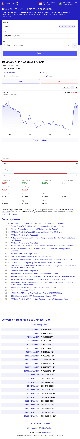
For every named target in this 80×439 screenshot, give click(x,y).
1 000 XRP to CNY (32, 356)
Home (32, 423)
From (4, 32)
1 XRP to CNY (33, 329)
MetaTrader (46, 428)
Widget (45, 72)
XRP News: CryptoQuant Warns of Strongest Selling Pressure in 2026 (38, 279)
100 (69, 27)
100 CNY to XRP (32, 393)
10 (62, 27)
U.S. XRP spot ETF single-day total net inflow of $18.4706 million (36, 262)
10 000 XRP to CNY (31, 371)
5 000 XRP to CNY (32, 367)
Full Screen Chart (40, 140)
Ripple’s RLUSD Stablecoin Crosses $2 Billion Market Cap (33, 287)
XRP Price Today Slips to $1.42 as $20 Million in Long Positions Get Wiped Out (41, 259)
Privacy (47, 423)
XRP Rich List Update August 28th (24, 254)
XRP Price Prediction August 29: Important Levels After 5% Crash (36, 232)
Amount (5, 22)
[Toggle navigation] (76, 3)
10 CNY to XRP (33, 382)
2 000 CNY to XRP (32, 405)
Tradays (33, 428)
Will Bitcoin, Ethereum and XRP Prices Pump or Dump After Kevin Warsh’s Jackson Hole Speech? (43, 239)
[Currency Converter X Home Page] (10, 3)
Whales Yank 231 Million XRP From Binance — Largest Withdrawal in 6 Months (42, 246)
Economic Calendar (11, 76)
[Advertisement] (40, 148)
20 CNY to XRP (33, 386)
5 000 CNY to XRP (32, 412)
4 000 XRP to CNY (32, 363)
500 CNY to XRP (32, 397)
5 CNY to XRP (33, 378)
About (39, 423)
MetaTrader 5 (47, 76)
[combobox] (40, 35)
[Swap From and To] (74, 45)
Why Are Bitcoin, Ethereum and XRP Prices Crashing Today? (34, 229)
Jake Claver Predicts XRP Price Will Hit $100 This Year (31, 257)
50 (65, 27)
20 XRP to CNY (33, 341)
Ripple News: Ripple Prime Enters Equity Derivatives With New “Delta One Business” (44, 276)
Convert (40, 53)
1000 (73, 27)
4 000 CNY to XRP (32, 408)
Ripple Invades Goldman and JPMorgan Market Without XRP (34, 273)
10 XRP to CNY (33, 337)
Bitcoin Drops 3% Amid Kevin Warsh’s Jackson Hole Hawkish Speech (37, 226)
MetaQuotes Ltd (46, 432)
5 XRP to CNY (33, 333)
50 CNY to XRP (33, 390)
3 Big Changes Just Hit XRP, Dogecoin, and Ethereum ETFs (34, 296)
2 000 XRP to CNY (32, 359)
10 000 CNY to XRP (31, 416)
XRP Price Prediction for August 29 (24, 235)
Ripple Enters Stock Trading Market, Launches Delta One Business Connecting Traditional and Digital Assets (42, 283)
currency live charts (9, 214)
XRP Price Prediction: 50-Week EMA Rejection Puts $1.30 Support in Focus (39, 299)
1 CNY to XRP (33, 375)
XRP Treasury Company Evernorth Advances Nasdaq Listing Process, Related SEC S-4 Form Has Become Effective (44, 266)
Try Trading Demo (40, 325)
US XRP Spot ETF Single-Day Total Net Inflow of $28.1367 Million (36, 293)
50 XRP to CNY (33, 344)
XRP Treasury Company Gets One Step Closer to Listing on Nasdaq (37, 223)
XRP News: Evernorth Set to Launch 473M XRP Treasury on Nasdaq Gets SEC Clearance (41, 250)
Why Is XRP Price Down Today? (23, 290)
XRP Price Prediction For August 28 (24, 243)
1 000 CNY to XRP (32, 401)
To (4, 41)
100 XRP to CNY (32, 348)
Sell (59, 81)
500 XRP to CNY (32, 352)
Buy (20, 81)
